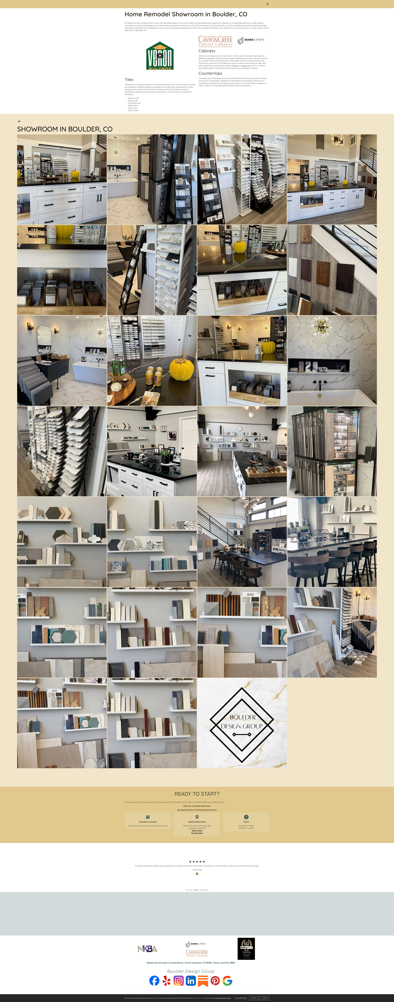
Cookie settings (241, 998)
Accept (264, 998)
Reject (254, 998)
